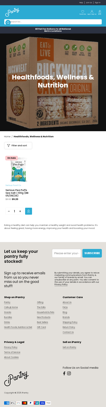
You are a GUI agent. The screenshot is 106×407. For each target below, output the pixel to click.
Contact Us (68, 332)
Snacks (7, 312)
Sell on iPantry (69, 347)
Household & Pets (45, 312)
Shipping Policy (70, 322)
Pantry (7, 302)
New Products (43, 317)
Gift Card (41, 327)
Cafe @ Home (11, 307)
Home (7, 136)
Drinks (7, 322)
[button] (100, 12)
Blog (65, 312)
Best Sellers (42, 322)
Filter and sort (19, 145)
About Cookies (11, 357)
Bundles (8, 317)
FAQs (65, 307)
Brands (66, 317)
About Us (67, 302)
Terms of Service (12, 352)
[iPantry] (12, 12)
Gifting (40, 302)
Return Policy (69, 327)
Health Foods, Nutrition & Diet (18, 327)
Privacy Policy (61, 284)
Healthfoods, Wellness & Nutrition (34, 136)
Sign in (97, 2)
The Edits (41, 307)
